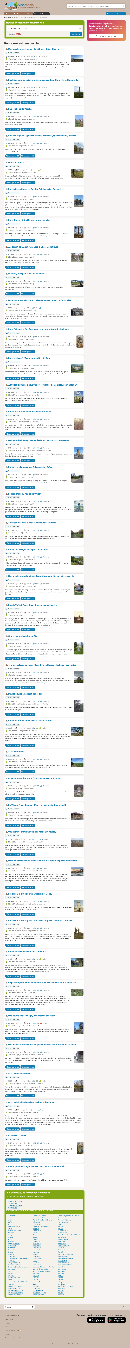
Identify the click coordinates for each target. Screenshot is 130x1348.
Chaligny (11, 1254)
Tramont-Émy (62, 1260)
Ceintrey (10, 1252)
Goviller (35, 1233)
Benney (10, 1237)
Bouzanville (12, 1248)
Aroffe (10, 1222)
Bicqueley (11, 1241)
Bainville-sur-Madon (15, 1231)
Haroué (35, 1239)
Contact (7, 1334)
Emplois (7, 1323)
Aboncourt (11, 1216)
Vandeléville (62, 1267)
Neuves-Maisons (38, 1282)
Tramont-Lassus (63, 1263)
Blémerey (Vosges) (14, 1243)
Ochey (35, 1284)
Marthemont (37, 1273)
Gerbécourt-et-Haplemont (41, 1226)
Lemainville (37, 1258)
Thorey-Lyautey (63, 1256)
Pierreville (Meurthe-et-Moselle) (69, 1216)
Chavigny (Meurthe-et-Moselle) (18, 1258)
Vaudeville (61, 1271)
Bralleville (11, 1250)
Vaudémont (62, 1269)
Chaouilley (11, 1256)
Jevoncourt (36, 1252)
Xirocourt (61, 1295)
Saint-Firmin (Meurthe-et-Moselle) (69, 1235)
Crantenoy (11, 1269)
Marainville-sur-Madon (41, 1269)
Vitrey (60, 1282)
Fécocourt (11, 1284)
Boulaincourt (12, 1246)
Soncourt (61, 1248)
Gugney (35, 1237)
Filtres (16, 34)
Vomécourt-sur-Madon (65, 1286)
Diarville (10, 1273)
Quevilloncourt (63, 1231)
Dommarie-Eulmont (14, 1278)
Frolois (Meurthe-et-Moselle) (42, 1220)
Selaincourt (62, 1243)
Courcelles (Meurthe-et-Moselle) (19, 1267)
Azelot (10, 1228)
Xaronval (61, 1290)
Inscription (111, 14)
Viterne (60, 1280)
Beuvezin (11, 1239)
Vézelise (60, 1275)
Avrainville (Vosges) (14, 1226)
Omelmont (36, 1288)
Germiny (36, 1228)
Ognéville (36, 1286)
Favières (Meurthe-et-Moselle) (18, 1282)
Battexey (11, 1233)
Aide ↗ (29, 14)
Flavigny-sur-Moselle (15, 1286)
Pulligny (60, 1226)
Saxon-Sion (62, 1241)
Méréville (36, 1275)
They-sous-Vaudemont (65, 1254)
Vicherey (61, 1278)
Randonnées (18, 14)
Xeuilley (60, 1293)
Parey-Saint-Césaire (39, 1293)
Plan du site (9, 1319)
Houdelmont (37, 1243)
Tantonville (61, 1250)
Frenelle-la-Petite (38, 1218)
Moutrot (35, 1280)
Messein (36, 1278)
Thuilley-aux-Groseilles (66, 1258)
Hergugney (37, 1241)
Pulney (60, 1228)
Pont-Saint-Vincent (64, 1220)
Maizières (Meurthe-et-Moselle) (43, 1267)
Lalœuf (35, 1254)
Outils (7, 14)
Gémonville (37, 1224)
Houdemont (37, 1246)
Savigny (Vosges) (63, 1239)
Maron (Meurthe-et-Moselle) (42, 1271)
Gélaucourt (36, 1222)
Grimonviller (37, 1235)
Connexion (121, 14)
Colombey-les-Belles (14, 1265)
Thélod (60, 1252)
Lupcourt (36, 1263)
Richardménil (62, 1233)
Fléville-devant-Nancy (15, 1288)
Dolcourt (11, 1275)
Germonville (37, 1231)
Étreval (10, 1280)
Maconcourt (37, 1265)
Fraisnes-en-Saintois (15, 1295)
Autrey (10, 1224)
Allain (10, 1220)
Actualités (8, 1327)
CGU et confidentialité (12, 1316)
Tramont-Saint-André (65, 1265)
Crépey (10, 1271)
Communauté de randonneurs (15, 1338)
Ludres (35, 1260)
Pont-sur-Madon (63, 1222)
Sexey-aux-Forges (64, 1246)
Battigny (10, 1235)
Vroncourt (61, 1288)
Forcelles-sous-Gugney (15, 1293)
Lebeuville (36, 1256)
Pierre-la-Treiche (38, 1295)
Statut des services (58, 1344)
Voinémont (61, 1284)
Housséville (37, 1250)
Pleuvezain (61, 1218)
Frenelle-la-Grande (39, 1216)
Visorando (7, 17)
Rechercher (76, 34)
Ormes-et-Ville (38, 1290)
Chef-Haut (11, 1260)
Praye (60, 1224)
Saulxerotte (62, 1237)
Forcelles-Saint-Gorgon (15, 1290)
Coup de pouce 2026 (12, 1330)
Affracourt (11, 1218)
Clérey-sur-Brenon (14, 1263)
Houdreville (37, 1248)
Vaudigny (61, 1273)
